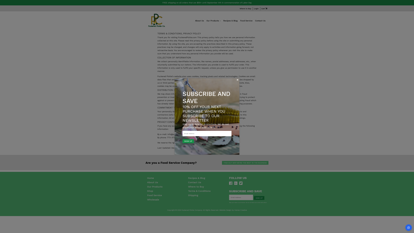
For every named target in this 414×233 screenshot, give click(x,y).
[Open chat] (408, 227)
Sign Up (188, 141)
